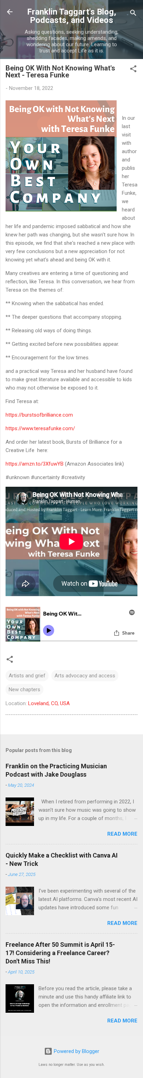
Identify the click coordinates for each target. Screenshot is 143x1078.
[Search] (133, 14)
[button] (133, 70)
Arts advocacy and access (84, 675)
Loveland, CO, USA (49, 703)
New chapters (24, 689)
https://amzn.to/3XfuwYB (35, 464)
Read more (122, 834)
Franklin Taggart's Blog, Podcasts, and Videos (71, 16)
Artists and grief (27, 675)
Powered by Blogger (75, 1051)
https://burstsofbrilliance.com (39, 415)
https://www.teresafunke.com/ (40, 428)
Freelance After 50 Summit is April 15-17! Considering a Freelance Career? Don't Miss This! (60, 953)
